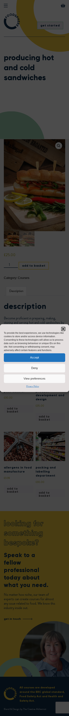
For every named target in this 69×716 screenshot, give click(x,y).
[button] (63, 329)
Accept (34, 357)
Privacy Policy (32, 386)
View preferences (34, 378)
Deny (34, 368)
